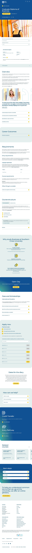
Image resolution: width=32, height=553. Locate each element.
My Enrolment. (10, 210)
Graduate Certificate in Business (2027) (21, 451)
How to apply (18, 507)
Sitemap (21, 538)
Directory (18, 506)
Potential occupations (5, 135)
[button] (14, 14)
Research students (4, 523)
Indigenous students (4, 521)
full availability (23, 59)
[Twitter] (7, 544)
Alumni (3, 524)
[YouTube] (10, 544)
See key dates (16, 383)
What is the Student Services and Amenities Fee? (10, 306)
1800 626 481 (3, 508)
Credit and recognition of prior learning (8, 189)
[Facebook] (3, 544)
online (9, 86)
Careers (18, 512)
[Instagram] (5, 544)
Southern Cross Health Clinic (20, 522)
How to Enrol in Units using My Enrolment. (8, 207)
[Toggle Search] (27, 1)
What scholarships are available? (7, 312)
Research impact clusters (20, 521)
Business (3, 227)
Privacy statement (15, 538)
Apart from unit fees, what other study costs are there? (11, 309)
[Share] (11, 17)
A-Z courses (18, 513)
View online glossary (6, 495)
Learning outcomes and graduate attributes (9, 115)
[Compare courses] (25, 1)
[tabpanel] (16, 217)
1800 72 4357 (3, 510)
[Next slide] (29, 447)
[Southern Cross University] (4, 2)
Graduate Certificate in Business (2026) (7, 451)
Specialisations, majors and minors (8, 118)
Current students (4, 522)
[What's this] (6, 52)
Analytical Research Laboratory (21, 524)
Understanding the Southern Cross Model (9, 112)
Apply (28, 351)
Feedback (3, 538)
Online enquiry (4, 506)
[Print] (13, 17)
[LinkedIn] (8, 544)
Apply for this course (6, 13)
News (17, 508)
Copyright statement (9, 538)
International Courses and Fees (7, 302)
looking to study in (5, 42)
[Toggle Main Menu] (29, 1)
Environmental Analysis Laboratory (21, 523)
